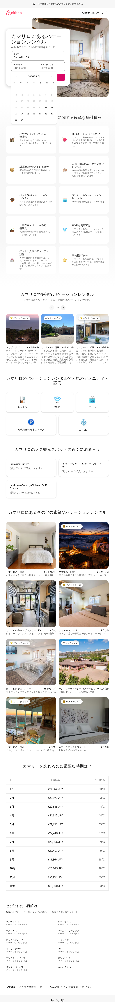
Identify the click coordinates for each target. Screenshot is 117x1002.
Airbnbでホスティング (94, 12)
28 (46, 113)
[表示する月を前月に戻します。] (16, 77)
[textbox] (25, 68)
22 (52, 107)
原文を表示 (77, 4)
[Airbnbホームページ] (14, 12)
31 (22, 120)
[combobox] (38, 57)
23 (16, 113)
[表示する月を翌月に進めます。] (51, 77)
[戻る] (51, 307)
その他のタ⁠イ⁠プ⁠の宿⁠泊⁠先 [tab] (35, 912)
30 (16, 120)
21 (46, 107)
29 (52, 113)
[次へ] (63, 307)
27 (40, 113)
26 (34, 113)
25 (28, 113)
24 (22, 113)
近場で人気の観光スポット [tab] (65, 912)
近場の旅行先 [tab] (12, 912)
